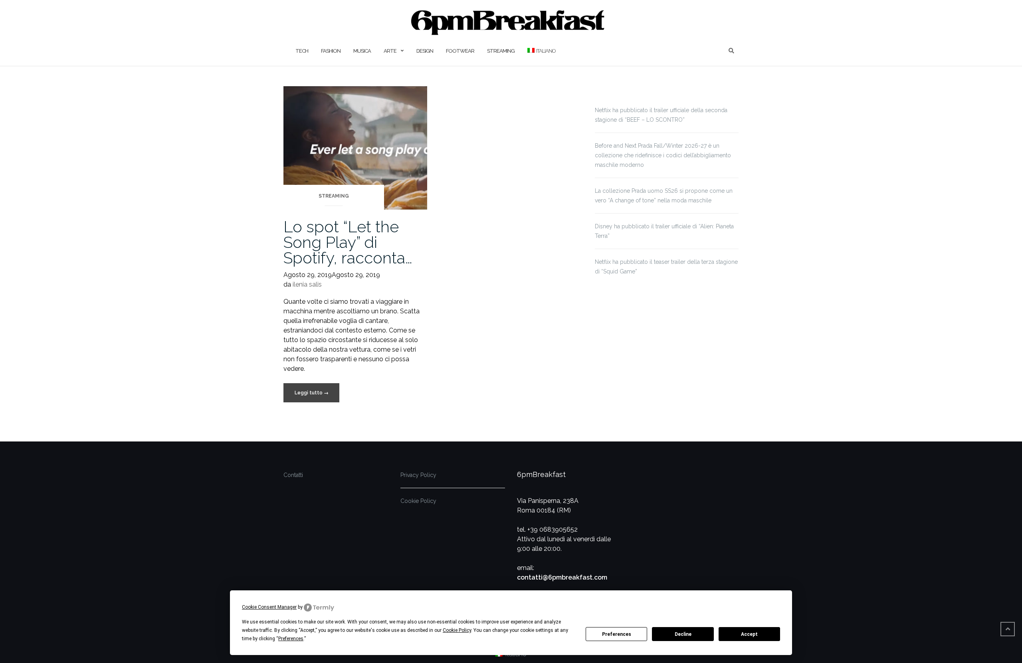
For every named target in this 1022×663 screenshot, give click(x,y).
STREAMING (501, 51)
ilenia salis (307, 284)
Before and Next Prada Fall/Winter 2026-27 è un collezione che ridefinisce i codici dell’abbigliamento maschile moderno (663, 155)
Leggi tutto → (312, 393)
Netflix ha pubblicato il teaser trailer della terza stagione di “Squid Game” (666, 267)
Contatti (293, 475)
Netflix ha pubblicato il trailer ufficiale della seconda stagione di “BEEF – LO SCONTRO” (661, 115)
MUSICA (362, 51)
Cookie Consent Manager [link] (269, 607)
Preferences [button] (290, 638)
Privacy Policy (418, 475)
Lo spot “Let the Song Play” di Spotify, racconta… (347, 242)
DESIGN (424, 51)
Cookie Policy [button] (457, 630)
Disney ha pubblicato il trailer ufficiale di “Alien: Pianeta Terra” (664, 231)
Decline (683, 634)
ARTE (390, 51)
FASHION (331, 51)
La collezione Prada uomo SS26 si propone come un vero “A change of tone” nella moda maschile (664, 196)
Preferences (616, 634)
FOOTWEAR (460, 51)
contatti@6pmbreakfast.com (562, 577)
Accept (749, 634)
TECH (301, 51)
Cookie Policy (418, 501)
